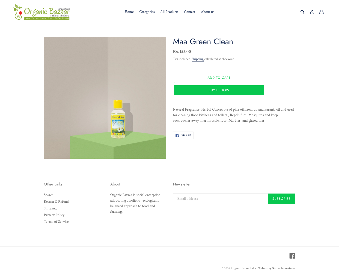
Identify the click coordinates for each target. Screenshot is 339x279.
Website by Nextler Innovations (276, 268)
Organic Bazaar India (243, 268)
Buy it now (219, 90)
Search (49, 195)
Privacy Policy (54, 215)
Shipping (198, 59)
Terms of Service (56, 221)
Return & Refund (56, 201)
